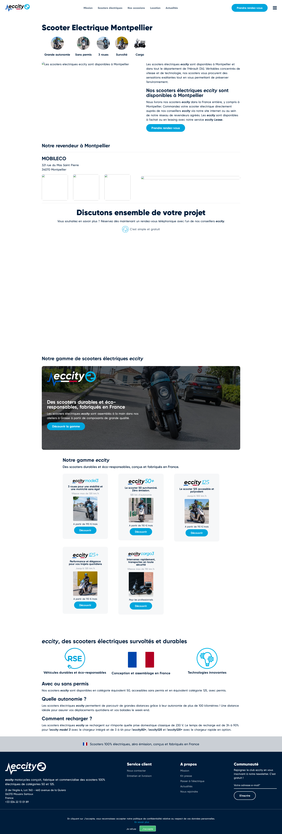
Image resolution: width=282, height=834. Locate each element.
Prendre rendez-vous (249, 7)
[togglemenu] (272, 8)
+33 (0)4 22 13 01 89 (17, 801)
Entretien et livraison (139, 775)
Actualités (172, 7)
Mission (88, 7)
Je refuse (131, 828)
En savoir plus (141, 822)
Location (155, 7)
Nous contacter (136, 770)
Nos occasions (136, 7)
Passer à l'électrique (192, 781)
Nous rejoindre (189, 791)
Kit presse (186, 775)
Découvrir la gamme (66, 426)
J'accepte (147, 828)
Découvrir (85, 530)
